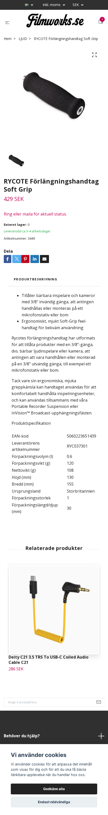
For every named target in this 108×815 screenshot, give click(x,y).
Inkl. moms (52, 4)
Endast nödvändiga (54, 802)
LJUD (23, 38)
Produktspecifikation (31, 423)
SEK (76, 4)
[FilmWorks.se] (55, 22)
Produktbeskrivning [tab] (35, 279)
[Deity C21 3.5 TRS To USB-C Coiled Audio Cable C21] (54, 609)
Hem (8, 38)
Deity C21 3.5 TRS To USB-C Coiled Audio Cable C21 (48, 659)
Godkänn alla (54, 789)
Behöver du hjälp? (22, 736)
